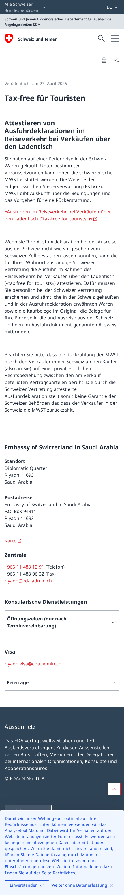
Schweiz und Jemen (37, 39)
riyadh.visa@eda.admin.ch (33, 664)
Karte (10, 541)
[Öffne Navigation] (115, 38)
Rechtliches (64, 872)
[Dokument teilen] (116, 60)
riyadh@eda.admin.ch (28, 581)
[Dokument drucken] (103, 60)
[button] (114, 789)
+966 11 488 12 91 (24, 567)
